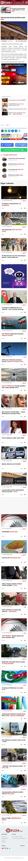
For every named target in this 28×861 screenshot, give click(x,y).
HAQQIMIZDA (5, 838)
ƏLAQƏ (3, 840)
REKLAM (4, 842)
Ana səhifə (4, 836)
